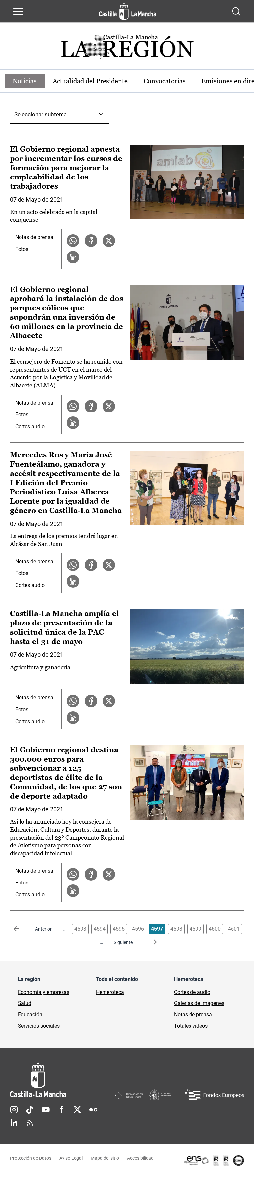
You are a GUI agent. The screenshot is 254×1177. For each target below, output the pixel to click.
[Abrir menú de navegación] (18, 11)
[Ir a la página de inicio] (127, 11)
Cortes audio (30, 426)
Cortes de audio (192, 992)
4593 (80, 929)
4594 (100, 929)
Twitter (77, 1110)
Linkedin (14, 1123)
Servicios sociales (39, 1026)
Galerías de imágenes (199, 1003)
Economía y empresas (43, 992)
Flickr (93, 1110)
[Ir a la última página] (149, 942)
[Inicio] (61, 1080)
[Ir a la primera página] (21, 929)
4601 (234, 929)
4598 (176, 929)
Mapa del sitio (105, 1158)
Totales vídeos (191, 1026)
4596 (138, 929)
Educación (30, 1014)
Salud (24, 1003)
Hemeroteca (110, 992)
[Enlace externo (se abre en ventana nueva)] (213, 1160)
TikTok (30, 1110)
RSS (30, 1123)
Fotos (21, 249)
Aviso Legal (71, 1158)
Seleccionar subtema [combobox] (40, 114)
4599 (195, 929)
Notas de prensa (34, 237)
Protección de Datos (30, 1158)
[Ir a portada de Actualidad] (127, 48)
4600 (215, 929)
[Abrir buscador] (236, 11)
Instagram (14, 1110)
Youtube (46, 1110)
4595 (119, 929)
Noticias (25, 81)
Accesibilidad (140, 1158)
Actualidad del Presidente (90, 81)
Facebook (61, 1110)
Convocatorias (165, 81)
